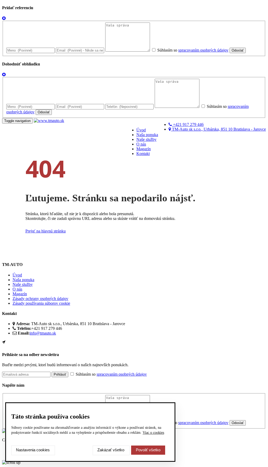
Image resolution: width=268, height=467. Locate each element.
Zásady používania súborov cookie (41, 303)
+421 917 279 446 (188, 124)
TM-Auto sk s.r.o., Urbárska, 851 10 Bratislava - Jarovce (218, 129)
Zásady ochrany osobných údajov (40, 298)
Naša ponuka (147, 134)
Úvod (141, 130)
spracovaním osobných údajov (203, 50)
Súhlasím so (192, 50)
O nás (141, 144)
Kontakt (143, 153)
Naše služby (146, 139)
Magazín (143, 149)
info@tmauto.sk (43, 333)
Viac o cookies (153, 433)
